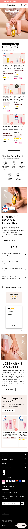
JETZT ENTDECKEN (8, 389)
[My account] (21, 5)
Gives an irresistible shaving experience (18, 67)
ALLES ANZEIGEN (14, 149)
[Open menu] (3, 5)
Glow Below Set (7, 96)
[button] (8, 78)
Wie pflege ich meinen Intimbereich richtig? (12, 270)
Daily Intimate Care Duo (19, 127)
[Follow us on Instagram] (6, 521)
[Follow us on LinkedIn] (11, 521)
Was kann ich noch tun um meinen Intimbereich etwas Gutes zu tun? (11, 277)
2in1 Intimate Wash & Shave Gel (19, 97)
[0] (24, 5)
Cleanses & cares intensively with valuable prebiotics (19, 131)
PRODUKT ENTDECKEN (9, 240)
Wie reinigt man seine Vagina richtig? (10, 262)
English (4, 513)
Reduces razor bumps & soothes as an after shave (8, 70)
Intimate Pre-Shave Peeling (8, 127)
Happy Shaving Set (19, 65)
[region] (14, 317)
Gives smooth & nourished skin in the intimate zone (7, 99)
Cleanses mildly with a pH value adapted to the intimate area (19, 101)
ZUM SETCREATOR (8, 410)
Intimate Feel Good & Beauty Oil (8, 66)
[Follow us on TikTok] (9, 521)
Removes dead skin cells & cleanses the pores (8, 130)
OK (22, 503)
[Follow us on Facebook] (3, 521)
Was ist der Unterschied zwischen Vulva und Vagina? (11, 255)
